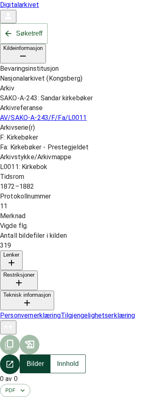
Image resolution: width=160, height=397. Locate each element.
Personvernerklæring (30, 315)
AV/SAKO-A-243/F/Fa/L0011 (43, 118)
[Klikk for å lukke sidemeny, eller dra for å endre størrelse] (8, 327)
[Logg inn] (8, 16)
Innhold (68, 363)
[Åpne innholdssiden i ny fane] (10, 364)
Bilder (35, 363)
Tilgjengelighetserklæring (98, 315)
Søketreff (29, 33)
